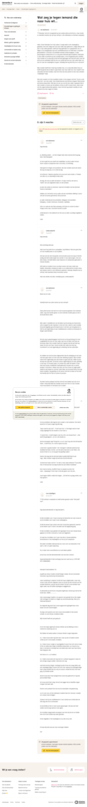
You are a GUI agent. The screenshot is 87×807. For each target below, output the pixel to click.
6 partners (33, 395)
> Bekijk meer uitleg (64, 407)
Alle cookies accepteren (24, 407)
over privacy (21, 417)
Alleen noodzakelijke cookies (45, 407)
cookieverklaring (23, 413)
